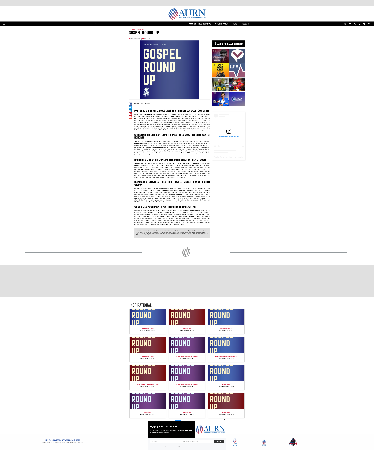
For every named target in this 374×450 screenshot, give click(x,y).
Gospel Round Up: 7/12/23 (187, 414)
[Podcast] (369, 23)
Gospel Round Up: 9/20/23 (226, 330)
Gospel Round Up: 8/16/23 (147, 386)
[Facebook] (364, 23)
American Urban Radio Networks (224, 157)
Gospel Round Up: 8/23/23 (226, 358)
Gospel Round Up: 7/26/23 (226, 386)
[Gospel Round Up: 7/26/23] (226, 373)
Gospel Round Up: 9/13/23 (147, 358)
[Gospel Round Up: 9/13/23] (148, 345)
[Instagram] (345, 23)
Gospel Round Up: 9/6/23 (187, 358)
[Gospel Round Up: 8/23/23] (226, 345)
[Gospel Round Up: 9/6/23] (187, 345)
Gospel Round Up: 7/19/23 (147, 414)
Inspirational (134, 29)
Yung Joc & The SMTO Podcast (200, 24)
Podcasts (245, 24)
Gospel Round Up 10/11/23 (187, 330)
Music (152, 328)
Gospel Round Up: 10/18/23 (147, 330)
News (235, 24)
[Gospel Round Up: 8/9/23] (187, 373)
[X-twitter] (355, 23)
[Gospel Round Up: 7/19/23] (148, 401)
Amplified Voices (221, 24)
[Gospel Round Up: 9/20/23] (226, 317)
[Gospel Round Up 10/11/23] (187, 317)
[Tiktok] (359, 23)
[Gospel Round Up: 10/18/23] (148, 317)
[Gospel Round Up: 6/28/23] (226, 401)
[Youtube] (350, 23)
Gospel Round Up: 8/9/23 (187, 386)
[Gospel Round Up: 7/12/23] (187, 401)
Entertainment (180, 356)
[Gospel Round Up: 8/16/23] (148, 373)
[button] (130, 104)
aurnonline (240, 157)
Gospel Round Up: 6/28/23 (226, 414)
